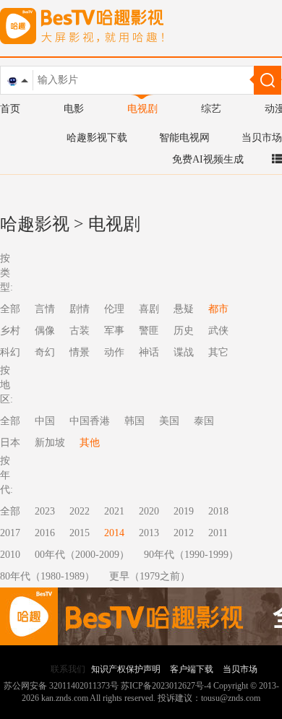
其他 (90, 442)
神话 (149, 352)
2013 (149, 533)
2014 (114, 533)
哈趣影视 (34, 224)
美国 (169, 421)
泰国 (204, 421)
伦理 (114, 308)
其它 (218, 352)
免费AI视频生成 (208, 159)
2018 (218, 511)
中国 (45, 421)
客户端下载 (191, 669)
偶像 (45, 330)
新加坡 (50, 442)
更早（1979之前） (149, 576)
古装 (79, 330)
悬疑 (184, 308)
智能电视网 (184, 137)
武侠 (218, 330)
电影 (74, 108)
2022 (79, 511)
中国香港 (89, 421)
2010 (10, 554)
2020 (149, 511)
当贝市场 (262, 137)
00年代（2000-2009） (82, 554)
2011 (218, 533)
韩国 (134, 421)
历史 (184, 330)
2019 (184, 511)
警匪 (149, 330)
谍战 (184, 352)
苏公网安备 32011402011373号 (61, 686)
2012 (184, 533)
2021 (114, 511)
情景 (79, 352)
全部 (10, 511)
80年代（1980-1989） (47, 576)
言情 (45, 308)
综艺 (211, 108)
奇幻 (45, 352)
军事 (114, 330)
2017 (10, 533)
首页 (10, 108)
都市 (218, 308)
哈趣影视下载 (97, 137)
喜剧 (149, 308)
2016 (45, 533)
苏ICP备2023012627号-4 (166, 686)
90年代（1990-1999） (191, 554)
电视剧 (142, 108)
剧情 (79, 308)
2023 (45, 511)
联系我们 (68, 669)
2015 (79, 533)
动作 (114, 352)
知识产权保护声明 (126, 669)
